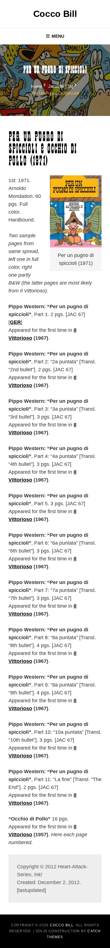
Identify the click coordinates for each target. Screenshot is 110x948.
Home (36, 86)
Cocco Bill (55, 14)
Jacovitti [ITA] (60, 86)
